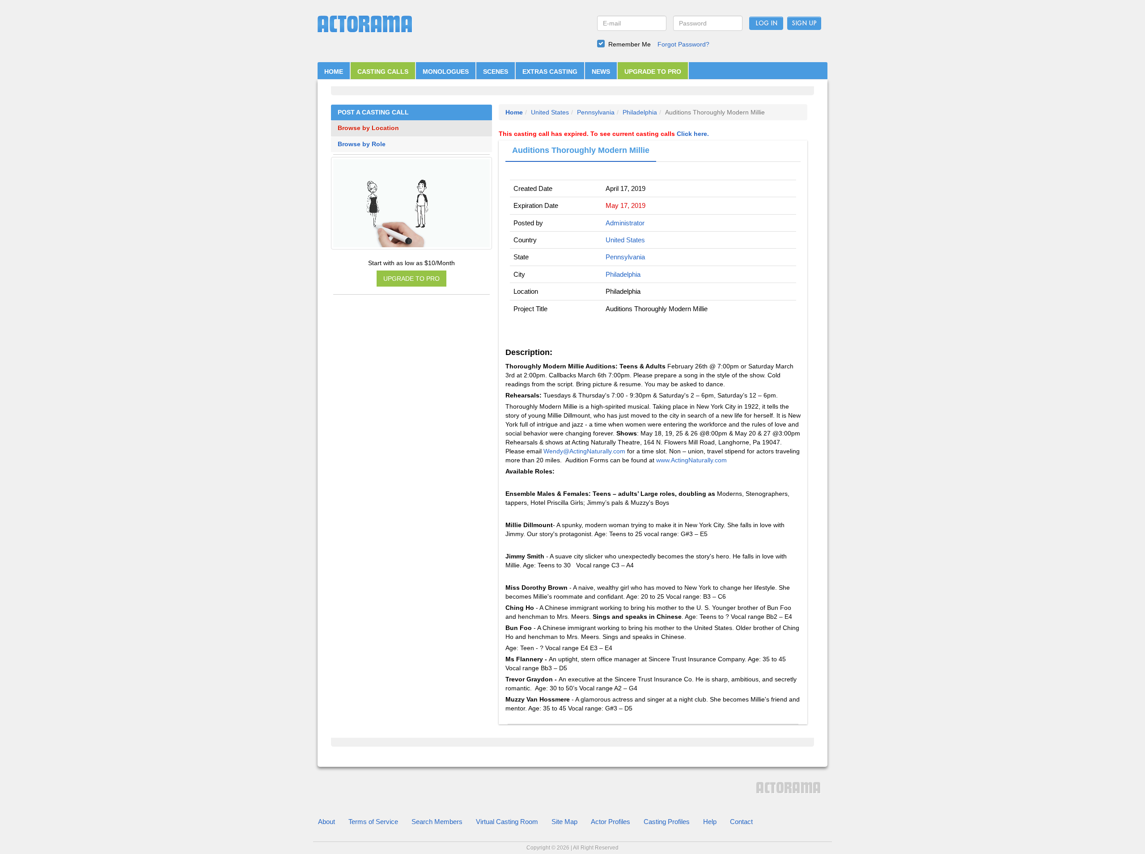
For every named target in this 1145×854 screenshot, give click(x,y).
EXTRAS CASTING (549, 71)
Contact (741, 821)
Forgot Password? (683, 44)
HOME (333, 71)
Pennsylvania (596, 112)
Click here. (693, 133)
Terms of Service (373, 821)
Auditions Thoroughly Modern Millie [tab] (580, 150)
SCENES (495, 71)
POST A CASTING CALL (373, 112)
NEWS (601, 71)
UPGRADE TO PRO (652, 71)
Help (710, 821)
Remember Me (629, 44)
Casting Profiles (667, 821)
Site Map (564, 821)
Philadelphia (640, 112)
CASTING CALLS (382, 71)
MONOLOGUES (446, 71)
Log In (766, 24)
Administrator (625, 223)
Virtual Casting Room (507, 821)
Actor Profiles (610, 821)
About (326, 821)
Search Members (436, 821)
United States (550, 112)
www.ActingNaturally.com (691, 460)
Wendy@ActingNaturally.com (584, 451)
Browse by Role (362, 144)
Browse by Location (368, 128)
